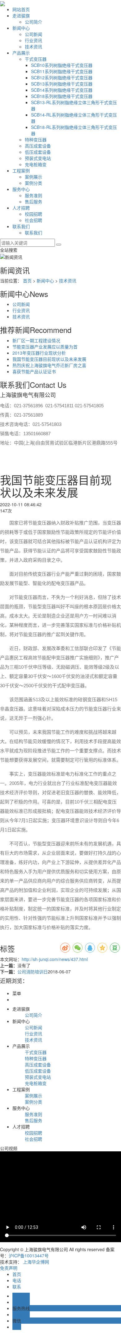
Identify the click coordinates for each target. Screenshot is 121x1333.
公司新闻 (33, 34)
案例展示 (33, 177)
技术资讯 (33, 46)
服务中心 (21, 189)
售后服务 (33, 201)
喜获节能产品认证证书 (34, 371)
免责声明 (8, 1268)
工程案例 (21, 170)
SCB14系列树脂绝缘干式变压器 (61, 90)
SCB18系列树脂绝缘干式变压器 (61, 96)
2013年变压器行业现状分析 (39, 353)
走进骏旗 (21, 15)
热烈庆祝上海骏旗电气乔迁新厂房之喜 (49, 365)
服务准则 (33, 195)
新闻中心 (21, 28)
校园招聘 (33, 214)
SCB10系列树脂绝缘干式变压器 (61, 65)
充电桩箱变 (36, 164)
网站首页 (21, 9)
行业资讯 (33, 40)
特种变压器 (36, 139)
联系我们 (21, 226)
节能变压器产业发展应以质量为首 (45, 346)
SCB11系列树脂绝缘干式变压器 (61, 71)
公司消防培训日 (32, 971)
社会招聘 (33, 220)
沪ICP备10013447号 (29, 1255)
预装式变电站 (38, 158)
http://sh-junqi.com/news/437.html (55, 959)
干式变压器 (36, 59)
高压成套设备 (38, 146)
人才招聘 (21, 208)
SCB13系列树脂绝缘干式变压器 (61, 84)
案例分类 (33, 183)
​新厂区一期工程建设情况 (36, 340)
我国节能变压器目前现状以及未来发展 (49, 359)
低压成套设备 (38, 152)
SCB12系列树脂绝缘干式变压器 (61, 77)
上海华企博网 (36, 1262)
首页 (27, 280)
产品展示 (21, 53)
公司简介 (33, 22)
